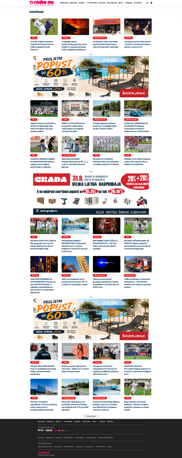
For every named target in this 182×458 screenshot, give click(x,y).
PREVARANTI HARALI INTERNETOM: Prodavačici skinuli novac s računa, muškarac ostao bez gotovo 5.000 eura (75, 246)
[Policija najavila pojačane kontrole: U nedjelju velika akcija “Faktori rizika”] (106, 108)
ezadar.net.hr (80, 446)
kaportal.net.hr (90, 446)
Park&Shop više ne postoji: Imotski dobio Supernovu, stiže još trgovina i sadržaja (105, 44)
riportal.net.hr (58, 446)
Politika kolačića (68, 437)
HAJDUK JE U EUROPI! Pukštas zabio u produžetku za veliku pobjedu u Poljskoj (106, 161)
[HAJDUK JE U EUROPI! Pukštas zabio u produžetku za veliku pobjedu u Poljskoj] (106, 144)
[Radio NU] (41, 3)
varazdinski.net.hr (101, 446)
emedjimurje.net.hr (69, 446)
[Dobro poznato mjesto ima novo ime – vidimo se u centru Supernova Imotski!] (75, 351)
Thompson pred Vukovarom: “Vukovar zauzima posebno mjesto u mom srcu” (137, 44)
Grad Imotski (130, 275)
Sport (34, 38)
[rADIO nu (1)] (91, 194)
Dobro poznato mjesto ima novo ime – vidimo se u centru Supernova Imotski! (75, 369)
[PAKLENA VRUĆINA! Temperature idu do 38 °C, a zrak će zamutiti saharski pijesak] (75, 144)
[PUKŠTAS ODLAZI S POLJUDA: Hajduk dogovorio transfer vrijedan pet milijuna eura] (138, 351)
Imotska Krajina (100, 38)
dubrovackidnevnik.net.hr (45, 446)
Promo (65, 119)
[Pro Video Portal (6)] (91, 76)
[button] (147, 3)
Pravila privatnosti (91, 437)
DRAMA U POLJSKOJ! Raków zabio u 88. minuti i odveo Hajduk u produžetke (137, 161)
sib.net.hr (110, 446)
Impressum (41, 437)
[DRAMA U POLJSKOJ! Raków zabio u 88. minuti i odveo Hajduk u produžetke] (138, 144)
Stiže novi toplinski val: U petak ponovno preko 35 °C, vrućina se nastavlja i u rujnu (75, 282)
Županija (66, 38)
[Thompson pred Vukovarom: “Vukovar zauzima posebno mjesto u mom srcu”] (138, 27)
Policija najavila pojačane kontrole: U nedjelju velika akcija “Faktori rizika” (105, 126)
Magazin (128, 38)
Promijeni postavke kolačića (105, 437)
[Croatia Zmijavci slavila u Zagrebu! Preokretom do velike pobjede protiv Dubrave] (44, 27)
